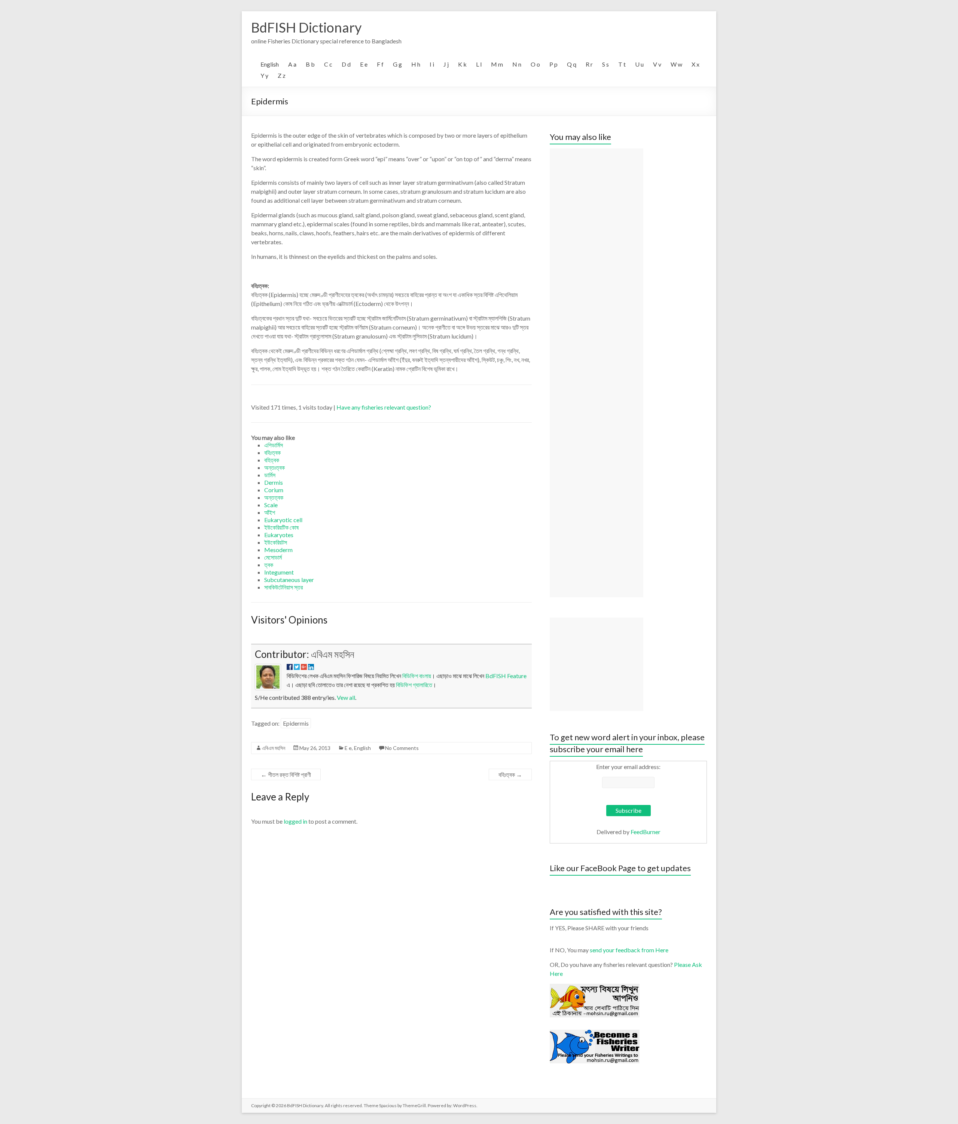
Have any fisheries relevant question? (383, 407)
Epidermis (296, 723)
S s (605, 64)
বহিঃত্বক (510, 774)
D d (346, 64)
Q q (571, 64)
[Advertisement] (596, 372)
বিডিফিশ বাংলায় (416, 675)
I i (432, 64)
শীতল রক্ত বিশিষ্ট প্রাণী (286, 774)
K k (462, 64)
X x (695, 64)
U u (639, 64)
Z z (282, 75)
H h (415, 64)
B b (310, 64)
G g (397, 64)
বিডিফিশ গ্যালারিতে (414, 684)
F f (380, 64)
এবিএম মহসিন (332, 654)
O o (535, 64)
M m (497, 64)
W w (676, 64)
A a (292, 64)
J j (446, 64)
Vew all (346, 697)
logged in (295, 821)
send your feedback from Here (629, 949)
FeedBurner (645, 831)
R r (589, 64)
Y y (264, 75)
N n (516, 64)
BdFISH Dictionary (306, 27)
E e (363, 64)
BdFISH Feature (506, 675)
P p (553, 64)
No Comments (402, 748)
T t (622, 64)
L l (479, 64)
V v (657, 64)
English (269, 64)
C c (328, 64)
